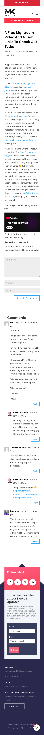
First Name (13, 627)
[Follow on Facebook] (10, 582)
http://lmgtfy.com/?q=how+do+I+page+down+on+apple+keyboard (26, 494)
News (31, 52)
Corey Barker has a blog (15, 116)
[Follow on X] (17, 582)
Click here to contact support (16, 686)
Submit (14, 650)
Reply (35, 404)
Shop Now (14, 706)
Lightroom (23, 52)
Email (11, 637)
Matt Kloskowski (21, 412)
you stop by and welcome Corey (19, 140)
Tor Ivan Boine (17, 447)
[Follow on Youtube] (32, 582)
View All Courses (22, 20)
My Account (22, 3)
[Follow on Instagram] (25, 582)
